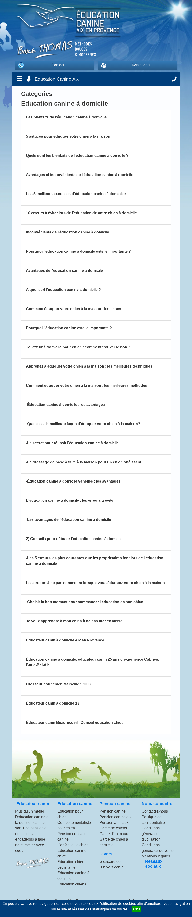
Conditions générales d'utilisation (151, 833)
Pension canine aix (115, 817)
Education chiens (71, 884)
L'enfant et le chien (73, 845)
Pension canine (113, 811)
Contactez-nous (155, 811)
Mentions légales (156, 856)
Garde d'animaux (114, 834)
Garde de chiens (113, 828)
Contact (57, 65)
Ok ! (136, 909)
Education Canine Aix (57, 79)
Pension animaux (114, 822)
